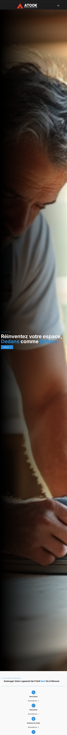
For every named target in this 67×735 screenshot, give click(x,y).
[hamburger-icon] (58, 5)
